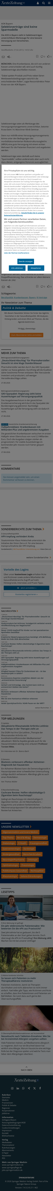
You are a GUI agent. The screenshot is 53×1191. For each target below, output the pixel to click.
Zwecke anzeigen (26, 261)
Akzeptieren (36, 268)
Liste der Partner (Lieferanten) (16, 253)
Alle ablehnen (17, 268)
